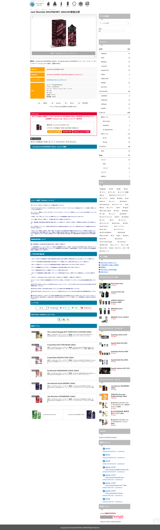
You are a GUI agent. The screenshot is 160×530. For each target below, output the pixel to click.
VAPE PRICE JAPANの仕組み (108, 270)
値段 (46, 142)
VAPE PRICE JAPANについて (108, 263)
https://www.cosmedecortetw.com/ (116, 469)
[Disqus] (63, 174)
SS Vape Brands (36, 138)
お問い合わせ (104, 272)
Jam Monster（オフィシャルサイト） (56, 79)
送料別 (45, 103)
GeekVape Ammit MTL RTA (109, 451)
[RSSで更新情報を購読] (68, 319)
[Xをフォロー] (59, 319)
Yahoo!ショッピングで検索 (81, 132)
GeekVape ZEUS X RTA (108, 479)
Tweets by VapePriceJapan (107, 437)
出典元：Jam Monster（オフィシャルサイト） (63, 53)
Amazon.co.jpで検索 (54, 132)
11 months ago (121, 451)
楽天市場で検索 (67, 132)
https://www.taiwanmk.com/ (114, 477)
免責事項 (59, 277)
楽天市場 (85, 103)
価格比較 (40, 142)
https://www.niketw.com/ (113, 485)
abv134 (107, 448)
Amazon (58, 103)
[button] (128, 23)
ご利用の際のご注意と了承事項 (45, 277)
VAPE (33, 142)
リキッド (52, 142)
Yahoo (72, 103)
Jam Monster (61, 142)
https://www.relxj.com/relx (113, 493)
